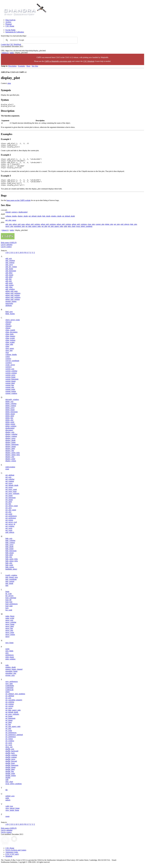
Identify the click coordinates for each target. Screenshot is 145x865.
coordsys (8, 363)
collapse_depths (11, 216)
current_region (10, 391)
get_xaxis (8, 528)
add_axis (8, 258)
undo (7, 798)
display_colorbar (11, 434)
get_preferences (11, 516)
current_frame (10, 377)
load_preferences (11, 604)
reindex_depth (56, 216)
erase (7, 469)
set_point (8, 730)
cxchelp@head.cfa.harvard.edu (129, 860)
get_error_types (11, 491)
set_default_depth (68, 216)
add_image (9, 275)
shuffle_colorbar (11, 755)
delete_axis (9, 401)
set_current (9, 706)
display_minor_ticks (12, 455)
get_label (8, 502)
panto (7, 649)
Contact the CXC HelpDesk (11, 44)
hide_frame (9, 549)
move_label (9, 626)
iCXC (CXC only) (12, 854)
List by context (6, 247)
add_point (9, 283)
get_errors (9, 487)
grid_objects (125, 224)
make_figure (9, 616)
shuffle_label (10, 769)
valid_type (9, 806)
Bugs (28, 66)
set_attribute (9, 696)
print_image (9, 657)
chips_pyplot (10, 338)
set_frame (8, 716)
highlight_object (11, 569)
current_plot (100, 224)
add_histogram (10, 271)
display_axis (9, 432)
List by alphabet (6, 245)
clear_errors (9, 348)
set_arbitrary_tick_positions (15, 694)
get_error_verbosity (12, 493)
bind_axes (9, 312)
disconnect (9, 430)
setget (7, 692)
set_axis (8, 698)
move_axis (9, 620)
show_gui (8, 747)
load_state (9, 606)
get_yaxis (8, 530)
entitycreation (10, 467)
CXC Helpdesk (88, 61)
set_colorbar (9, 702)
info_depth (9, 583)
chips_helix (9, 334)
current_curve (10, 375)
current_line (9, 385)
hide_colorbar (10, 540)
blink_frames (10, 314)
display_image (10, 446)
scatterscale (9, 690)
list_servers (9, 596)
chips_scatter (10, 342)
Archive (8, 22)
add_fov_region (11, 267)
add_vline (8, 287)
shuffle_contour (11, 757)
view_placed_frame (12, 808)
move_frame (9, 624)
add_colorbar (10, 260)
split (65, 226)
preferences (9, 655)
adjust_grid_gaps (19, 224)
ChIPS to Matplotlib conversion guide (57, 61)
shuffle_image (10, 767)
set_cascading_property (13, 700)
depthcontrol (22, 212)
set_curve (8, 708)
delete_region (10, 424)
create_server (10, 365)
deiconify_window (12, 399)
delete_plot (109, 224)
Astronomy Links (11, 852)
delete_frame (10, 410)
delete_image (10, 414)
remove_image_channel (13, 669)
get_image (9, 500)
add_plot (8, 224)
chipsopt (8, 326)
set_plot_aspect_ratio (55, 226)
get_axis (8, 477)
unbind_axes (9, 796)
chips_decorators (11, 332)
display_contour (11, 436)
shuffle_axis (9, 749)
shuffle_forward (11, 761)
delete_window (10, 426)
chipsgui (8, 322)
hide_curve (9, 545)
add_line (8, 279)
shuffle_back (10, 753)
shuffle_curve (10, 759)
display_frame (10, 442)
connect (8, 359)
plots (9, 83)
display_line (9, 451)
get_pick (8, 508)
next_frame (9, 643)
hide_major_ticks (11, 559)
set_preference (10, 737)
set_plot (44, 226)
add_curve (9, 265)
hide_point (9, 565)
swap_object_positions (84, 226)
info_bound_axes (11, 577)
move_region (10, 634)
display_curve (10, 438)
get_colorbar (9, 479)
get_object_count (11, 506)
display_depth (23, 216)
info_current (9, 581)
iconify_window (11, 575)
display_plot (9, 457)
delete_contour (10, 406)
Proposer (8, 24)
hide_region (9, 567)
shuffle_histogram (11, 765)
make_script (9, 618)
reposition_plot (19, 226)
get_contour (9, 481)
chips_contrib (10, 330)
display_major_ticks (12, 453)
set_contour (9, 704)
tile (6, 790)
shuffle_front (10, 763)
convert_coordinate (12, 361)
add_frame (9, 269)
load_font (8, 602)
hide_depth (46, 216)
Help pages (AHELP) (9, 243)
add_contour (9, 263)
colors (7, 357)
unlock (7, 800)
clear (7, 352)
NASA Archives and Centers (15, 850)
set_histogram (10, 718)
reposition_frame (11, 671)
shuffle (7, 777)
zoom (7, 816)
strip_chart (71, 226)
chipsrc (8, 328)
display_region (10, 461)
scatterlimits (9, 686)
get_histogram (10, 498)
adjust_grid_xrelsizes (48, 224)
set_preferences (10, 733)
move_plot (9, 226)
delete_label (9, 416)
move (7, 636)
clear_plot (91, 224)
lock (6, 608)
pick (6, 653)
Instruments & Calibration (14, 32)
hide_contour (10, 542)
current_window (11, 393)
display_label (10, 448)
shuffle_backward (11, 751)
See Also (35, 66)
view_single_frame (12, 810)
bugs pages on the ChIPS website (18, 200)
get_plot (117, 224)
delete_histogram (11, 412)
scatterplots (9, 688)
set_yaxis (8, 745)
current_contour (11, 373)
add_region (9, 285)
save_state (9, 683)
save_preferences (11, 681)
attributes (8, 305)
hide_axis (8, 538)
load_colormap (10, 598)
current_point (10, 389)
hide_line (8, 557)
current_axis (9, 369)
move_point (9, 632)
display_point (10, 459)
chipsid (8, 212)
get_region (9, 520)
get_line (8, 504)
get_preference (10, 518)
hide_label (9, 555)
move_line (9, 628)
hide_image (9, 553)
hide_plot (133, 224)
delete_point (9, 422)
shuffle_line (9, 771)
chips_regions (10, 340)
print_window (10, 659)
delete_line (9, 418)
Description (12, 66)
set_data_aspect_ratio (33, 226)
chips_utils (9, 344)
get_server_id (10, 524)
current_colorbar (11, 371)
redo (7, 665)
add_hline (8, 273)
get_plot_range (10, 220)
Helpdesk (8, 856)
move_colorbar (10, 622)
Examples (21, 66)
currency (14, 212)
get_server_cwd (11, 522)
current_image (10, 381)
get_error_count (11, 489)
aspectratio (9, 303)
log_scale (8, 610)
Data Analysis (10, 20)
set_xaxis (8, 743)
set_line (8, 724)
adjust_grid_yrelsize (64, 224)
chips (7, 346)
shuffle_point (10, 773)
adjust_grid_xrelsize (33, 224)
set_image (9, 720)
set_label (8, 722)
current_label (10, 383)
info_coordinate (11, 579)
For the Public (10, 30)
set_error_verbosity (12, 714)
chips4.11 (5, 53)
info (6, 585)
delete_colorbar (10, 404)
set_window (9, 741)
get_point (8, 514)
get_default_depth (35, 216)
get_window (9, 526)
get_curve (8, 483)
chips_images (10, 336)
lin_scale (8, 594)
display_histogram (11, 444)
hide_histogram (10, 551)
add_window (10, 289)
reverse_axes (10, 675)
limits (7, 592)
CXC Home (9, 26)
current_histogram (11, 379)
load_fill (8, 600)
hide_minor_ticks (11, 561)
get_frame (9, 495)
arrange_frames (10, 301)
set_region (9, 739)
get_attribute (9, 475)
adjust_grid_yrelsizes (79, 224)
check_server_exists (12, 320)
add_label (8, 277)
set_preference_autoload (14, 735)
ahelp (12, 53)
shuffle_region (10, 775)
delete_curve (9, 408)
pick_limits (9, 651)
